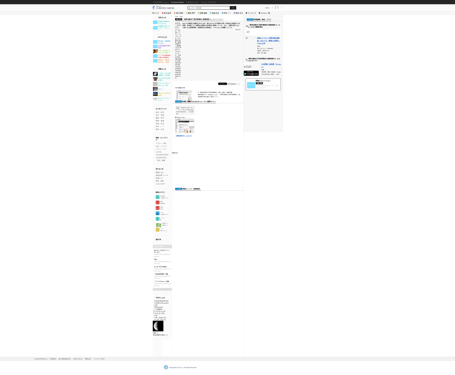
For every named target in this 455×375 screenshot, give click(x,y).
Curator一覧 (265, 13)
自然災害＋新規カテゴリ (164, 197)
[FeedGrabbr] (162, 289)
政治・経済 (160, 112)
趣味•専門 (191, 13)
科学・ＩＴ (160, 126)
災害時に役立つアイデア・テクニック (164, 28)
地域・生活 (160, 123)
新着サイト (160, 178)
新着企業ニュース (162, 175)
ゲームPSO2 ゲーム (163, 229)
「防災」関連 (160, 160)
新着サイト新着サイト (165, 224)
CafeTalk (159, 152)
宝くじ (160, 89)
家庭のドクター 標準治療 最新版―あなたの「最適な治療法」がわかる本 (268, 40)
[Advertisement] (190, 169)
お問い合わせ (78, 359)
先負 (155, 315)
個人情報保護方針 (65, 359)
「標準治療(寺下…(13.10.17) (183, 135)
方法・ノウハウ (161, 146)
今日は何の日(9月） (162, 157)
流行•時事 (179, 13)
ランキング (252, 13)
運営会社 (88, 359)
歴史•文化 (239, 13)
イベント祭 (162, 218)
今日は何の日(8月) (162, 155)
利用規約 (53, 359)
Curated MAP (160, 184)
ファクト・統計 (161, 143)
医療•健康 (203, 13)
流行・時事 (160, 115)
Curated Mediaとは (40, 359)
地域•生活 (215, 13)
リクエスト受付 (99, 359)
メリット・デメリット (163, 149)
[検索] (233, 8)
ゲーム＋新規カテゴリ (164, 213)
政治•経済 (167, 13)
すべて (156, 13)
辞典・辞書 (160, 181)
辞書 (176, 16)
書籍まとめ (160, 172)
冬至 (156, 313)
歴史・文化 (160, 129)
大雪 (156, 311)
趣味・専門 (160, 118)
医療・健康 (160, 121)
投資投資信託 (162, 202)
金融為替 (161, 208)
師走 (159, 303)
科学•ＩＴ (227, 13)
